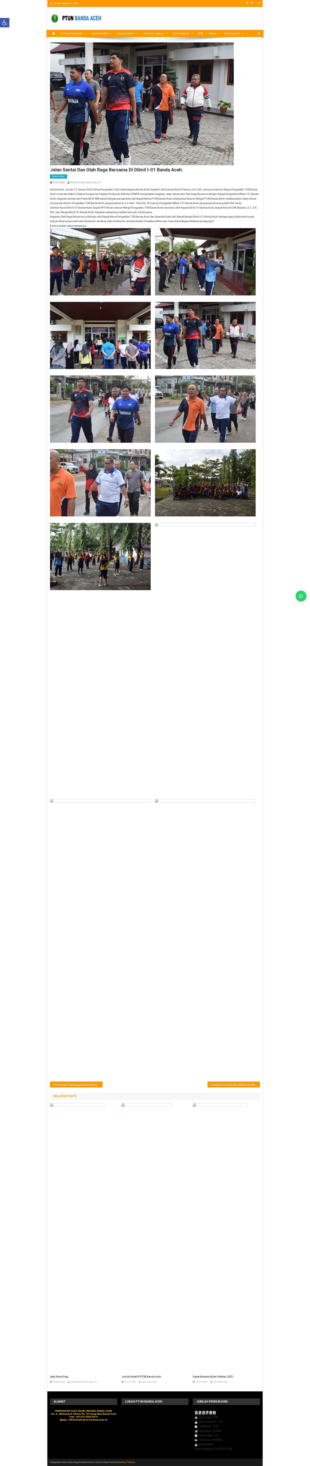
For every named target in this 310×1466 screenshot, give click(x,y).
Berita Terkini (58, 176)
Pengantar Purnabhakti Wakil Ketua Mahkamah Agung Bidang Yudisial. (235, 1084)
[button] (4, 22)
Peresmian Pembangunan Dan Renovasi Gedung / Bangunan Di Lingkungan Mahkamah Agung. (79, 1084)
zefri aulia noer (149, 1382)
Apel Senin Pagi (59, 1376)
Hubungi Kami (232, 33)
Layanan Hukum (126, 33)
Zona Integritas (181, 33)
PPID (200, 33)
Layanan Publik (99, 33)
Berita (212, 33)
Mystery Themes (126, 1462)
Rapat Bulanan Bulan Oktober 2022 (213, 1376)
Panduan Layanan (154, 33)
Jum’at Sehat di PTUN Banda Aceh (141, 1376)
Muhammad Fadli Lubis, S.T (86, 182)
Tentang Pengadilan (71, 33)
